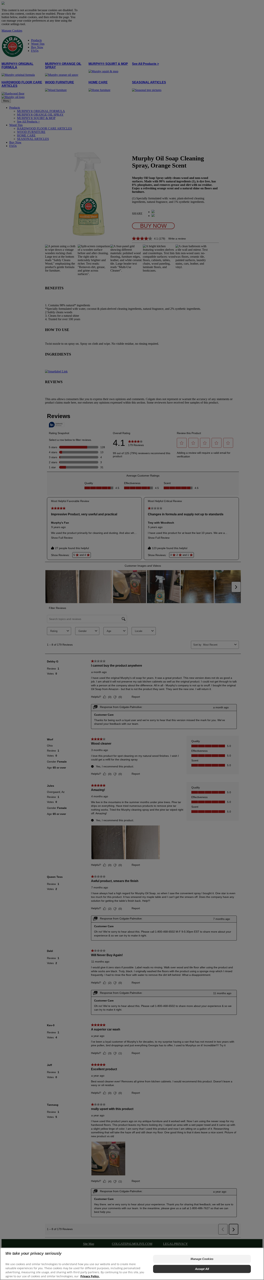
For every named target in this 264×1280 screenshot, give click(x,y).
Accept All (202, 1269)
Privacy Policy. (90, 1276)
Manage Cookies (202, 1259)
